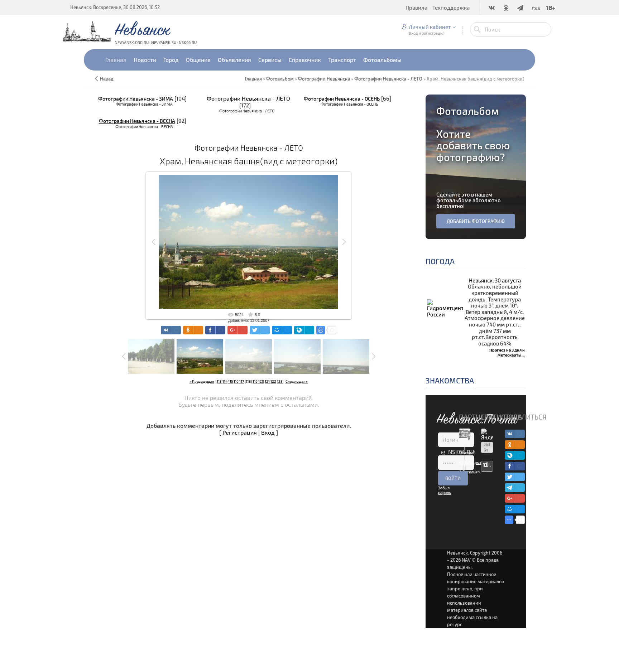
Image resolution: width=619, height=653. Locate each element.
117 (241, 381)
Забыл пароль (444, 490)
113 (219, 381)
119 (255, 381)
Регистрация (239, 432)
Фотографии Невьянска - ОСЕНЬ (342, 99)
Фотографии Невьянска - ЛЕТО (248, 98)
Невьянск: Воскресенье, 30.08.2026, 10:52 (115, 7)
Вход (268, 432)
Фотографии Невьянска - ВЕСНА (137, 121)
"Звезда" (467, 452)
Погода (440, 261)
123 (280, 381)
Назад (107, 79)
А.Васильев (469, 471)
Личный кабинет (430, 27)
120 (261, 381)
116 (236, 381)
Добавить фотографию (476, 221)
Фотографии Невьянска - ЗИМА (135, 99)
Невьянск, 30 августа (495, 280)
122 (273, 381)
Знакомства (450, 380)
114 (224, 381)
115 (230, 381)
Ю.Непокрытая (472, 462)
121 (267, 381)
